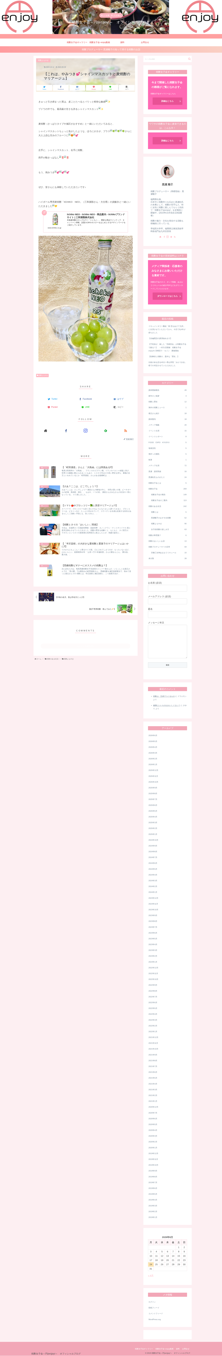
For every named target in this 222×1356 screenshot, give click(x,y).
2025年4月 (153, 817)
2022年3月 (153, 1020)
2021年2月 (153, 1095)
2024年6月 (153, 863)
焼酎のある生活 (168, 506)
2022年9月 (153, 985)
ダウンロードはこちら (167, 296)
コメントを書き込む (85, 646)
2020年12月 (153, 1107)
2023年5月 (153, 939)
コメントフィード (156, 1313)
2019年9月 (153, 1171)
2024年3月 (153, 881)
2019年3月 (153, 1206)
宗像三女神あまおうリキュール (169, 553)
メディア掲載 (168, 425)
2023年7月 (153, 927)
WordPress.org (155, 1319)
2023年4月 (153, 944)
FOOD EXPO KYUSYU (168, 442)
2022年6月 (153, 1002)
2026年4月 (153, 747)
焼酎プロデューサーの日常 (168, 547)
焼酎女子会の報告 (169, 495)
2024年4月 (153, 875)
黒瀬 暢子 (167, 184)
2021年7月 (153, 1066)
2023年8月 (153, 921)
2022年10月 (153, 979)
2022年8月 (153, 991)
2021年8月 (153, 1061)
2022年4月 (153, 1014)
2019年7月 (153, 1182)
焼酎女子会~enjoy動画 (164, 1349)
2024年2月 (153, 886)
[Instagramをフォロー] (85, 430)
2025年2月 (153, 828)
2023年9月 (153, 915)
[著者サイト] (45, 430)
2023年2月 (153, 956)
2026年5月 (153, 741)
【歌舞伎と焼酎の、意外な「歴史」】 (164, 356)
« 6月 (151, 1275)
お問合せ (185, 1349)
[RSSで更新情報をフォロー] (125, 430)
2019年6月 (153, 1188)
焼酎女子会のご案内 (169, 500)
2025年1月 (153, 834)
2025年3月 (153, 822)
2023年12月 (153, 898)
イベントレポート (168, 436)
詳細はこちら (167, 101)
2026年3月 (153, 753)
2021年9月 (153, 1055)
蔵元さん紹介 (168, 413)
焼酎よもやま (43, 375)
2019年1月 (153, 1217)
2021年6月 (153, 1072)
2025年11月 (153, 776)
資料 (178, 1349)
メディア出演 (168, 466)
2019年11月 (153, 1159)
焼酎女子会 (168, 489)
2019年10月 (153, 1165)
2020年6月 (153, 1119)
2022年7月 (153, 997)
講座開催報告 (168, 390)
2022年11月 (153, 973)
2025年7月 (153, 799)
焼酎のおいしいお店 (168, 541)
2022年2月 (153, 1026)
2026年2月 (153, 759)
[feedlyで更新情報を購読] (105, 430)
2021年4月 (153, 1084)
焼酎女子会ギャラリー (144, 1349)
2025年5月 (153, 811)
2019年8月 (153, 1177)
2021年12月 (153, 1037)
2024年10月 (153, 840)
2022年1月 (153, 1031)
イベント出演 (168, 431)
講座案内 (168, 419)
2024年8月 (153, 852)
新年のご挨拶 (168, 396)
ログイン (152, 1302)
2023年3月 (153, 950)
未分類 (168, 558)
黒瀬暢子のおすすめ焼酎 (169, 518)
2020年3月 (153, 1136)
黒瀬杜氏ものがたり (168, 477)
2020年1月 (153, 1148)
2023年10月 (153, 910)
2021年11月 (153, 1043)
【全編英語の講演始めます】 (160, 338)
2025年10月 (153, 782)
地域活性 (168, 448)
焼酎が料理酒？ (168, 535)
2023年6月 (153, 933)
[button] (189, 59)
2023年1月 (153, 962)
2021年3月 (153, 1090)
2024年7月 (153, 857)
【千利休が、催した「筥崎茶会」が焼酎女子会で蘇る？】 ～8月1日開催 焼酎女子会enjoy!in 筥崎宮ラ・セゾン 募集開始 (167, 347)
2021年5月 (153, 1078)
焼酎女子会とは (168, 483)
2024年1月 (153, 892)
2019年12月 (153, 1153)
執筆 (168, 460)
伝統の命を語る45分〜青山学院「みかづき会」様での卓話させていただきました (168, 363)
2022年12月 (153, 968)
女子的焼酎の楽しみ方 (169, 529)
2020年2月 (153, 1142)
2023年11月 (153, 904)
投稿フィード (154, 1308)
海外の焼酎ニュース (168, 407)
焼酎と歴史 (168, 402)
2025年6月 (153, 805)
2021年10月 (153, 1049)
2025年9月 (153, 788)
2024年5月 (153, 869)
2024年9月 (153, 846)
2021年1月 (153, 1101)
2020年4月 (153, 1130)
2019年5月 (153, 1194)
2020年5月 (153, 1124)
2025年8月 (153, 793)
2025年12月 (153, 770)
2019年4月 (153, 1200)
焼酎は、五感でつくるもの (164, 696)
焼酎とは (169, 512)
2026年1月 (153, 764)
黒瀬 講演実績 (168, 471)
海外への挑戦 (168, 454)
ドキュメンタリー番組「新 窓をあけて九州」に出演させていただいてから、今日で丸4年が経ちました (167, 329)
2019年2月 (153, 1211)
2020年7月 (153, 1113)
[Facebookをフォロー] (65, 430)
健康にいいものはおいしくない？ (166, 705)
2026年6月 (153, 735)
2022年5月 (153, 1008)
